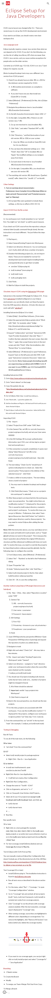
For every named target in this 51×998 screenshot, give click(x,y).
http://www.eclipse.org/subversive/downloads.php (28, 378)
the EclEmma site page (23, 877)
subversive (11, 299)
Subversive (32, 292)
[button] (3, 3)
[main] (25, 13)
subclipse (18, 308)
